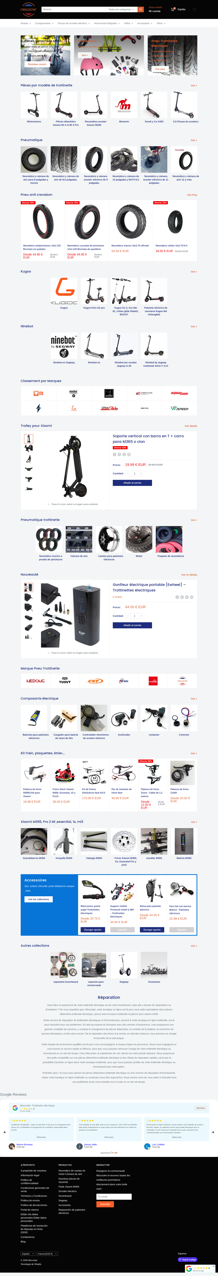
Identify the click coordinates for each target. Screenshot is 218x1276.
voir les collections (38, 899)
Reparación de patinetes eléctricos (72, 1211)
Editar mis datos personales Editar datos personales (33, 1217)
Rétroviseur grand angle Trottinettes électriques (90, 909)
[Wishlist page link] (194, 9)
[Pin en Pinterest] (119, 454)
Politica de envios (30, 1200)
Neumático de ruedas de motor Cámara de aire (72, 1172)
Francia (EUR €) (45, 1254)
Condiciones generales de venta (35, 1190)
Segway (63, 1200)
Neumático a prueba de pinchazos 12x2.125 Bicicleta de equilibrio (85, 247)
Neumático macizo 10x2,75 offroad (130, 245)
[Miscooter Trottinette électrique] (15, 1108)
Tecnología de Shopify (31, 1264)
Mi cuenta (154, 11)
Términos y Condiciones (34, 1196)
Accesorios (143, 23)
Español (26, 1254)
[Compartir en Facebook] (114, 454)
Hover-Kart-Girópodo (105, 23)
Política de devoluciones (34, 1205)
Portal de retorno (30, 1209)
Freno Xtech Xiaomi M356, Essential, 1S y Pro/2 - (64, 793)
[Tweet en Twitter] (124, 454)
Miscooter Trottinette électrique (37, 1105)
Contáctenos (28, 1237)
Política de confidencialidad (29, 1182)
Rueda (24, 23)
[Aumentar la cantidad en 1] (141, 473)
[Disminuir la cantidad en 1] (128, 473)
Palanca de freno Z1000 (179, 791)
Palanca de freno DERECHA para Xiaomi (32, 793)
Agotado (122, 929)
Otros (160, 23)
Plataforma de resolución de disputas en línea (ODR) (34, 1229)
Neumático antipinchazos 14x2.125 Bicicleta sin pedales (42, 247)
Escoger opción (92, 929)
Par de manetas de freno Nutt (122, 791)
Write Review (201, 1108)
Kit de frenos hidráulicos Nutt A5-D (93, 791)
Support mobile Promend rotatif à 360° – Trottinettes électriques (122, 911)
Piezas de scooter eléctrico (72, 23)
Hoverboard (65, 1196)
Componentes (43, 23)
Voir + (194, 85)
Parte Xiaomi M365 (69, 1186)
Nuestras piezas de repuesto (69, 1180)
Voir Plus (192, 195)
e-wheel (117, 597)
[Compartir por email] (129, 454)
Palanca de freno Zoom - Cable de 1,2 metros (151, 793)
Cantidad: (118, 473)
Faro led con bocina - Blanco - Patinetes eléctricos (180, 909)
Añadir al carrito (132, 482)
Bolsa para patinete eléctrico (150, 908)
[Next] (197, 108)
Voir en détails (189, 574)
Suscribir (105, 1204)
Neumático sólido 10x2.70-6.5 (171, 245)
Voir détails (191, 426)
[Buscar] (141, 9)
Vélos (127, 23)
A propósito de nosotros (33, 1170)
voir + (194, 822)
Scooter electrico (68, 1191)
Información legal (30, 1175)
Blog (23, 1241)
